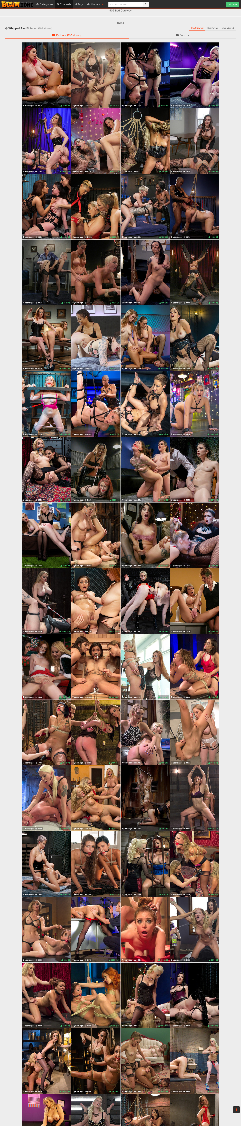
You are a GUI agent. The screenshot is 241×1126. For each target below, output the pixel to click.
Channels (65, 4)
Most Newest (197, 28)
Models (95, 4)
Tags (80, 4)
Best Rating (212, 28)
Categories (46, 4)
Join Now (232, 4)
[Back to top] (236, 1109)
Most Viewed (228, 28)
